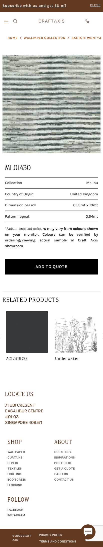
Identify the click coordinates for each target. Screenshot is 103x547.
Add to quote (52, 266)
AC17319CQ (16, 358)
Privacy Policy (50, 534)
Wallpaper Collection (45, 38)
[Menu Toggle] (7, 21)
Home (13, 38)
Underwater (67, 358)
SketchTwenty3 (87, 38)
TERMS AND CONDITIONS (57, 541)
